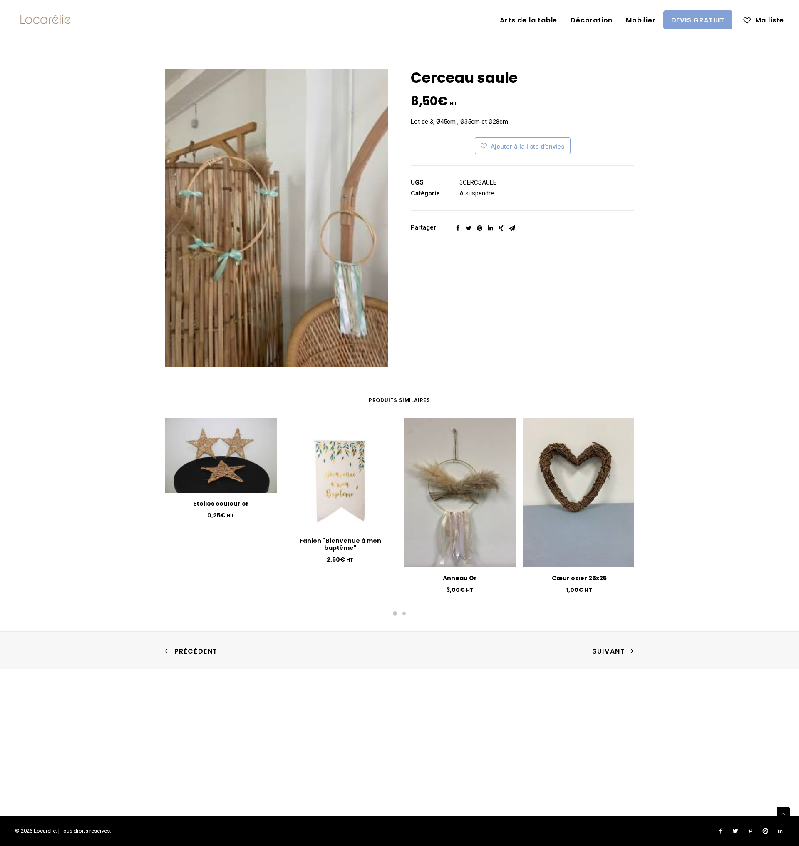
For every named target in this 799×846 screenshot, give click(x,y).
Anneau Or (460, 578)
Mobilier (640, 20)
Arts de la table (528, 20)
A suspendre (476, 193)
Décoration (592, 20)
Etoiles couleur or (221, 503)
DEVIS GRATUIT (698, 20)
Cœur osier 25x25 (579, 578)
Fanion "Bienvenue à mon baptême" (340, 544)
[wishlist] (763, 19)
